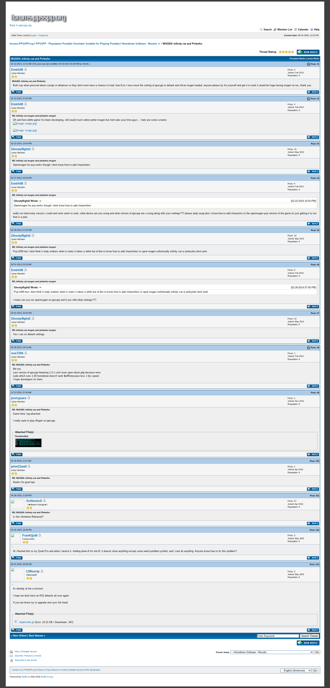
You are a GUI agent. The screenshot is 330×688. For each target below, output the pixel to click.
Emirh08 (17, 69)
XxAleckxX (34, 500)
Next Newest (36, 635)
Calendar (303, 29)
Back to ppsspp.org (20, 25)
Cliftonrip (33, 571)
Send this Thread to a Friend (28, 656)
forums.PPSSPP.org (22, 43)
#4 (318, 178)
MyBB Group (47, 677)
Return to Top (43, 670)
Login (33, 35)
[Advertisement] (137, 14)
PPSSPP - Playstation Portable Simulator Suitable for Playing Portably (78, 43)
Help (316, 29)
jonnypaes (18, 398)
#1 (318, 64)
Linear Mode (313, 58)
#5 (318, 230)
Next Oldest (20, 635)
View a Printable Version (26, 651)
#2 (318, 98)
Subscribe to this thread (26, 660)
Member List (284, 29)
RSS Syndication (92, 670)
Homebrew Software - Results (139, 43)
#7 (318, 313)
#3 (318, 144)
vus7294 (17, 353)
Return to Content (60, 670)
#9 (318, 392)
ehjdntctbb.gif (26, 622)
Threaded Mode (297, 58)
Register (43, 35)
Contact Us (17, 670)
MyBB (24, 677)
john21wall (19, 466)
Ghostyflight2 (21, 149)
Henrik (85, 64)
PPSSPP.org (30, 670)
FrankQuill (29, 535)
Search (268, 29)
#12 (317, 530)
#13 (317, 564)
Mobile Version (76, 670)
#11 (317, 495)
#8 (318, 347)
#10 (317, 461)
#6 (318, 264)
